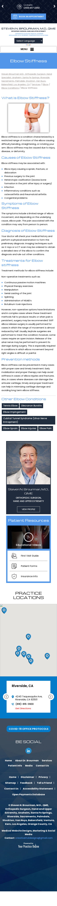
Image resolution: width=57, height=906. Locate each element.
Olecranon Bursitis (31, 405)
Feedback (26, 783)
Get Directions (23, 708)
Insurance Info (29, 576)
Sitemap (10, 783)
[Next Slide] (50, 696)
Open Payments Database (28, 794)
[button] (47, 656)
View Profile (28, 509)
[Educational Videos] (28, 537)
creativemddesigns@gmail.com (34, 837)
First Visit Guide (30, 555)
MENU (24, 49)
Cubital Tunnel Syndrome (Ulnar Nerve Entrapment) (25, 420)
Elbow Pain (46, 428)
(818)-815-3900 (24, 704)
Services (36, 84)
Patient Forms (29, 566)
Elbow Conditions (10, 88)
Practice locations (28, 595)
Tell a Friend (44, 783)
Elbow (45, 84)
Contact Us (11, 788)
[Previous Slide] (6, 696)
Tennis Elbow (10, 405)
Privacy (43, 777)
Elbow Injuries (28, 428)
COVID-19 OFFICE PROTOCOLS (28, 729)
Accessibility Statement (38, 788)
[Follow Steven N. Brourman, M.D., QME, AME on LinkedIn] (28, 751)
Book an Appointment (31, 16)
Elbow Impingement (14, 412)
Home (12, 777)
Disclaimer (27, 777)
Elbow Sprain (10, 428)
